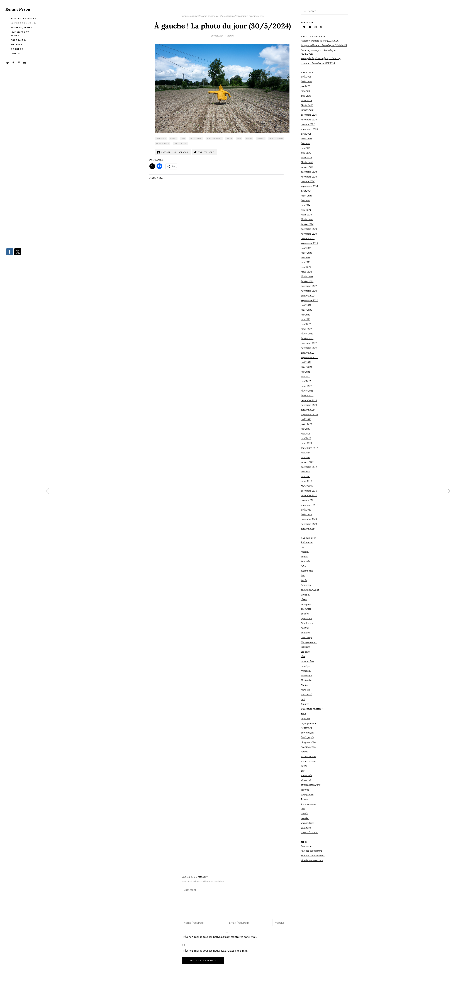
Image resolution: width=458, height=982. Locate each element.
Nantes (304, 685)
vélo (303, 808)
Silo (302, 770)
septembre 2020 (309, 414)
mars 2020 (306, 443)
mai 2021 (305, 376)
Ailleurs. (185, 16)
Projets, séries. (256, 16)
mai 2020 (305, 433)
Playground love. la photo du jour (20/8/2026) (324, 45)
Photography (241, 16)
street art (306, 780)
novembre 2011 (309, 495)
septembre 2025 (309, 129)
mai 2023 (305, 262)
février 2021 (307, 390)
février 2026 (307, 105)
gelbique (305, 632)
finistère (305, 627)
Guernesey (306, 637)
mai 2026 (305, 91)
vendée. (305, 818)
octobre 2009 (308, 528)
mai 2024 (305, 205)
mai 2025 (305, 148)
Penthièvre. (307, 727)
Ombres (305, 704)
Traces (304, 799)
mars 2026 (306, 100)
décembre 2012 (309, 466)
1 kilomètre (307, 542)
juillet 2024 (306, 195)
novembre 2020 (309, 405)
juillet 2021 (306, 366)
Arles (303, 566)
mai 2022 (305, 319)
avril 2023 (306, 267)
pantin (249, 138)
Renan (230, 35)
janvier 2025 (307, 167)
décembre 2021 (309, 343)
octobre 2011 (308, 500)
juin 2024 (305, 200)
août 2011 (306, 509)
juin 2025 (305, 143)
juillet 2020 (306, 424)
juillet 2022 (306, 309)
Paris (303, 713)
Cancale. (305, 594)
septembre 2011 (309, 505)
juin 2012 (305, 471)
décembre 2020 (309, 400)
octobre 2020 (308, 409)
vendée (304, 813)
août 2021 (306, 362)
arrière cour (307, 570)
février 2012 (307, 485)
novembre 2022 (309, 290)
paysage (261, 138)
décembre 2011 (309, 490)
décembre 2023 (309, 228)
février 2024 (307, 219)
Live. (303, 656)
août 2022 (306, 305)
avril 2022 (306, 324)
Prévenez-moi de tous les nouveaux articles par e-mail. (215, 950)
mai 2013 (305, 457)
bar (303, 575)
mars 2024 (306, 214)
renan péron (180, 144)
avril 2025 (306, 152)
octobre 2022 (308, 295)
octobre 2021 (308, 352)
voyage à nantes (309, 832)
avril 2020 (306, 438)
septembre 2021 (309, 357)
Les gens (305, 651)
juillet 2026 (306, 81)
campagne (161, 138)
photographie (276, 138)
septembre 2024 (309, 186)
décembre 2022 (309, 286)
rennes (304, 751)
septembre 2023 (309, 243)
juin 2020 (305, 428)
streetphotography (310, 784)
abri (303, 547)
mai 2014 (305, 452)
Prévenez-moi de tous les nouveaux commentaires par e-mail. (219, 937)
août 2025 (306, 133)
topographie (307, 794)
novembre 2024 (309, 176)
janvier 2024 (307, 224)
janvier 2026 (307, 109)
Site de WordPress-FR (312, 860)
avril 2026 (306, 95)
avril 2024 (306, 210)
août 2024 (306, 190)
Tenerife (305, 789)
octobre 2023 (308, 238)
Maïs (239, 138)
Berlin (304, 580)
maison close (307, 661)
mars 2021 (306, 386)
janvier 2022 (307, 338)
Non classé (306, 694)
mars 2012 (306, 481)
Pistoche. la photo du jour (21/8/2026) (320, 40)
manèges (305, 666)
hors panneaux (214, 138)
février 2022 (307, 333)
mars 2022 (306, 328)
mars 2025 (306, 157)
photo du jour (226, 16)
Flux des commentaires (313, 855)
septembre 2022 (309, 300)
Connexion (306, 846)
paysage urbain (309, 723)
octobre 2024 (308, 181)
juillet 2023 (306, 252)
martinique (306, 675)
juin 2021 (305, 371)
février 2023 (307, 276)
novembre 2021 (309, 347)
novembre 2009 (309, 524)
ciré (183, 138)
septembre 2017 (309, 447)
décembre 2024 (309, 171)
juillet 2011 (306, 514)
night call (305, 689)
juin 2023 (305, 257)
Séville (304, 765)
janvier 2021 (307, 395)
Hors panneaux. (210, 16)
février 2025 (307, 162)
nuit (303, 699)
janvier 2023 (307, 281)
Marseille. (306, 670)
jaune (229, 138)
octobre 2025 (308, 124)
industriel (305, 646)
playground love (309, 742)
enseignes (306, 604)
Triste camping (308, 804)
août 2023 (306, 248)
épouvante (195, 16)
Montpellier (306, 680)
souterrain (306, 775)
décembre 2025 (309, 114)
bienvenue (306, 585)
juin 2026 (305, 86)
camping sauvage (310, 589)
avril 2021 (306, 381)
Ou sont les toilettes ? (312, 708)
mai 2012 (305, 476)
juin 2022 (305, 314)
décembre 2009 (309, 519)
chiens (304, 599)
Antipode (305, 561)
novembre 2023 (309, 233)
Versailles (306, 827)
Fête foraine (307, 623)
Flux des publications (311, 850)
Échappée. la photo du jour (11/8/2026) (320, 58)
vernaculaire (307, 823)
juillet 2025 (306, 138)
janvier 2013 (307, 462)
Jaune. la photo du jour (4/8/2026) (318, 63)
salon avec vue (308, 756)
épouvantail (196, 138)
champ (173, 138)
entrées (305, 613)
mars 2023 (306, 271)
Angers (304, 556)
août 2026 (306, 76)
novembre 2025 (309, 119)
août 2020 (306, 419)
